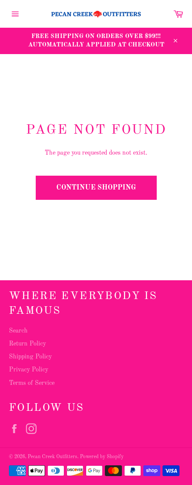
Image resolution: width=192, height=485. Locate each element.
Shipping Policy (30, 357)
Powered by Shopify (102, 457)
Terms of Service (31, 383)
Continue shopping (96, 187)
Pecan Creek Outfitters (52, 457)
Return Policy (27, 344)
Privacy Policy (28, 370)
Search (18, 331)
